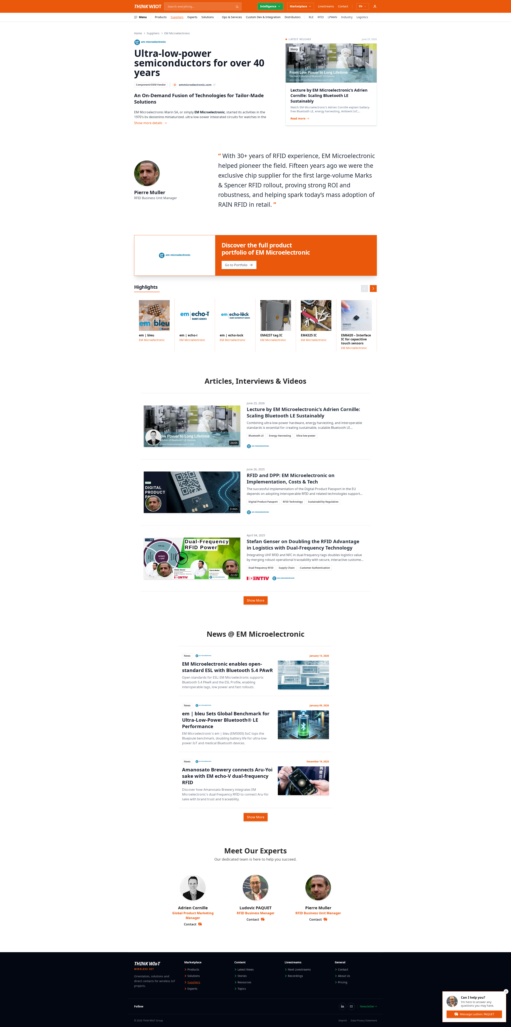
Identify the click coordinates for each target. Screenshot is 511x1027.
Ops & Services (232, 17)
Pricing (342, 982)
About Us (344, 976)
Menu (143, 17)
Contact (343, 6)
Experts (192, 17)
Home (138, 33)
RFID (321, 17)
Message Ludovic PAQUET (477, 1014)
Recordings (295, 976)
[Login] (375, 6)
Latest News (246, 969)
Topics (242, 988)
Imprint (343, 1020)
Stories (242, 976)
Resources (244, 982)
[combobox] (202, 6)
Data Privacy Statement (364, 1020)
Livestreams (326, 6)
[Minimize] (506, 991)
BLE (311, 17)
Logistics (362, 17)
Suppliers (177, 17)
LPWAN (332, 17)
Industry (347, 17)
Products (161, 17)
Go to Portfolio (236, 265)
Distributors (293, 17)
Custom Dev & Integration (263, 17)
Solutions (207, 17)
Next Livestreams (299, 969)
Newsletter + (368, 1006)
